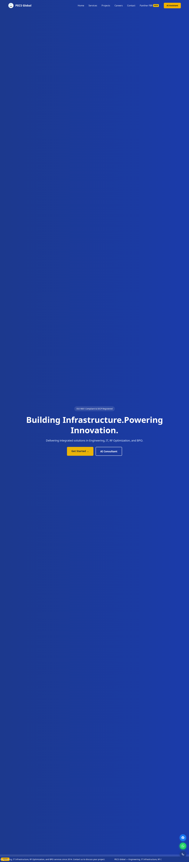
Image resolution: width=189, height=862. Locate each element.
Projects (106, 5)
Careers (119, 5)
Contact (131, 5)
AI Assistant (172, 5)
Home (81, 5)
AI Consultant (108, 451)
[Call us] (183, 854)
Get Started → (80, 451)
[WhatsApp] (183, 846)
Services (93, 5)
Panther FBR (149, 5)
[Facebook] (183, 837)
